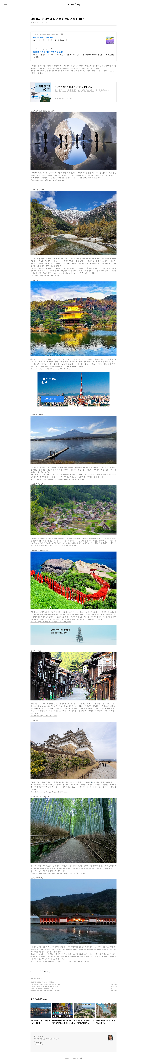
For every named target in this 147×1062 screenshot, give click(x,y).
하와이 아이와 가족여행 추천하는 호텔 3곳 (40, 988)
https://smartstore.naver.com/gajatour (46, 34)
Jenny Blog (73, 4)
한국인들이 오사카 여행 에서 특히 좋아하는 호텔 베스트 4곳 (45, 984)
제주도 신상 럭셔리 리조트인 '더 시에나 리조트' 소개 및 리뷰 (45, 991)
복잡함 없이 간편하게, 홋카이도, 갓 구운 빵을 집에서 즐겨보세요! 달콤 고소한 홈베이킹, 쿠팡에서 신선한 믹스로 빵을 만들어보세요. (73, 55)
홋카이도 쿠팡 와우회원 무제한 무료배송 (48, 52)
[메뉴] (5, 4)
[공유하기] (36, 971)
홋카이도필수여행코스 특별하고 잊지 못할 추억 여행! (50, 40)
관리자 (80, 1058)
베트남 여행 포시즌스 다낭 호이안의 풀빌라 (41, 982)
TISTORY (74, 1058)
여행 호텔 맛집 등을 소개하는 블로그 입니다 (47, 1039)
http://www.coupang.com (41, 49)
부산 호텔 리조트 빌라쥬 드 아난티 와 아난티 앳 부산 (43, 986)
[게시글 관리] (39, 971)
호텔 (32, 979)
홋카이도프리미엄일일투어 (43, 37)
